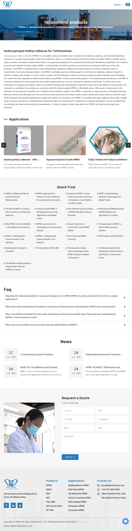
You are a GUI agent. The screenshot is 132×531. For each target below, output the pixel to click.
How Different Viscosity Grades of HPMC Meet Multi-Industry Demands (80, 212)
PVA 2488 (50, 502)
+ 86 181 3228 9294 (110, 489)
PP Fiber (50, 510)
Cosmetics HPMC (76, 510)
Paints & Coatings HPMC (79, 498)
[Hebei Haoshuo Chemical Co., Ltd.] (7, 4)
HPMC (49, 485)
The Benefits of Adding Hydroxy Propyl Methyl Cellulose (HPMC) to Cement (18, 266)
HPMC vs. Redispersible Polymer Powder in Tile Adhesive (15, 239)
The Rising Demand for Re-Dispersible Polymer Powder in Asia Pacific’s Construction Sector (111, 253)
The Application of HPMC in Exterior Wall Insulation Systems (110, 227)
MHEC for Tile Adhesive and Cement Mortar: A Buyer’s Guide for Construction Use (40, 367)
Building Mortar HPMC (78, 485)
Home (22, 27)
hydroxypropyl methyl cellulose (18, 56)
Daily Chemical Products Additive (107, 159)
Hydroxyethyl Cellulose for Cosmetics (16, 249)
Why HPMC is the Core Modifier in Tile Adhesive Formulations (18, 225)
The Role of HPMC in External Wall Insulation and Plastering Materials (18, 212)
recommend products (41, 27)
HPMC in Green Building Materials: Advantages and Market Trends (110, 197)
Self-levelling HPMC (77, 502)
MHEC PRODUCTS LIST (21, 526)
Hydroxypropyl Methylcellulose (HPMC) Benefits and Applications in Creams (111, 212)
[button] (3, 145)
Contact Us (104, 480)
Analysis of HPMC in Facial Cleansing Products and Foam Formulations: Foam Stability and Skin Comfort (80, 198)
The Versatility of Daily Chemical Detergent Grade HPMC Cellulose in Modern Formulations (78, 253)
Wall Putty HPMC (76, 489)
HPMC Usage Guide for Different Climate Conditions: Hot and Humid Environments (49, 197)
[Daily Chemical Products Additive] (108, 140)
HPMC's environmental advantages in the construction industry (49, 227)
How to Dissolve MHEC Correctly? (77, 237)
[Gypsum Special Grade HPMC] (66, 140)
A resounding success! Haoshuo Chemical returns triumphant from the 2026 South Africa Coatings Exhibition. (40, 354)
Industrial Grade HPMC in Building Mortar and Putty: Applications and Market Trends (47, 213)
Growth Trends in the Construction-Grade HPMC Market (78, 227)
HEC (48, 498)
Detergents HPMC (76, 506)
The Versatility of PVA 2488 (48, 248)
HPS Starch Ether (54, 506)
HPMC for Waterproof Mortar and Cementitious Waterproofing (17, 197)
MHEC (49, 489)
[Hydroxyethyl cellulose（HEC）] (24, 140)
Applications (76, 480)
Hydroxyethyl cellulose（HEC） (22, 159)
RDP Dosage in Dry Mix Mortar (111, 236)
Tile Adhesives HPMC (78, 493)
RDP (48, 493)
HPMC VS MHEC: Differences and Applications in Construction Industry (104, 367)
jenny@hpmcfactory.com (112, 485)
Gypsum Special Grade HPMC (63, 159)
